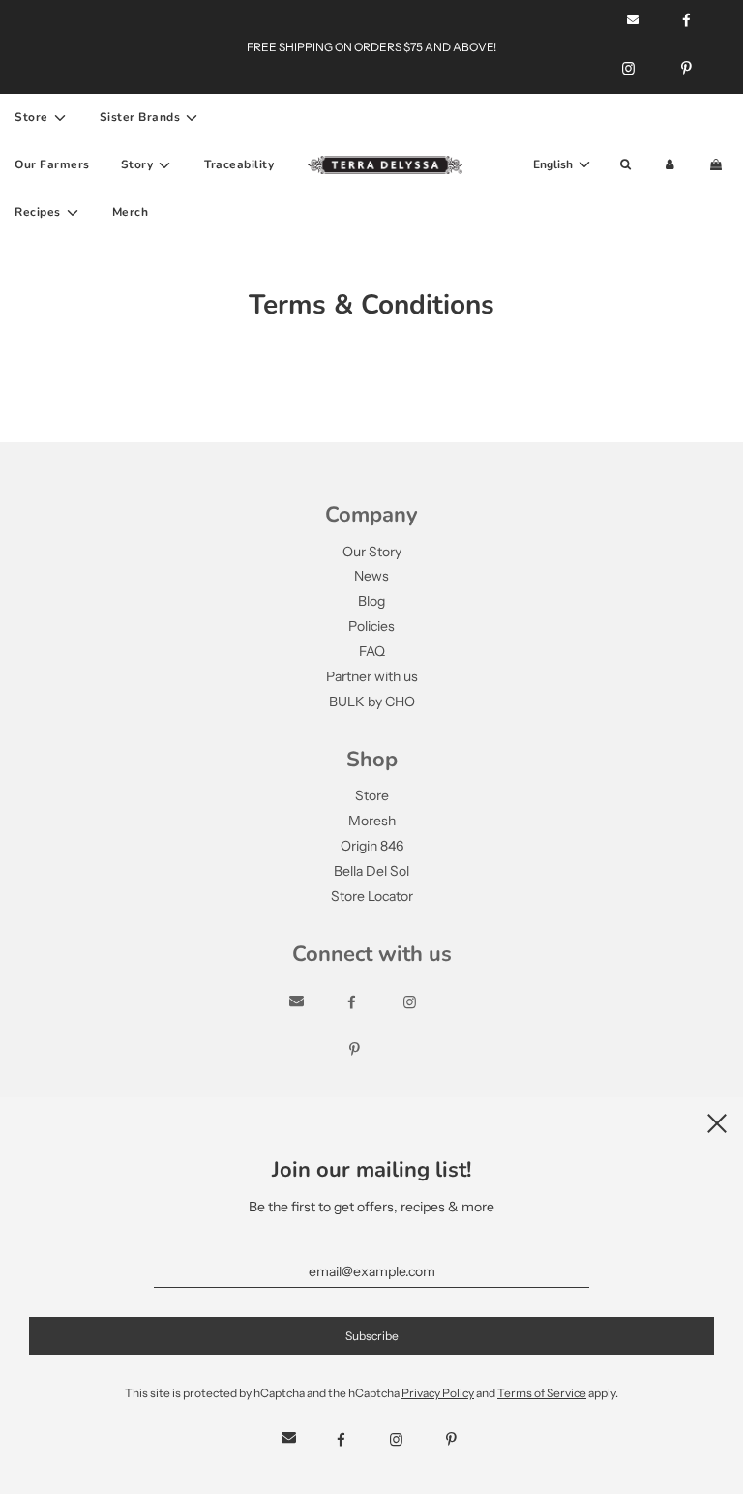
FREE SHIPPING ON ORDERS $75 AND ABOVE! (371, 47)
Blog (371, 601)
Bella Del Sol (371, 871)
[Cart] (718, 165)
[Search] (625, 165)
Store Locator (372, 896)
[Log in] (670, 165)
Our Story (371, 551)
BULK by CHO (372, 701)
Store (372, 795)
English (554, 164)
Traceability (239, 164)
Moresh (372, 820)
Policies (371, 626)
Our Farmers (52, 164)
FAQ (372, 651)
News (371, 575)
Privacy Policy (437, 1393)
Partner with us (372, 676)
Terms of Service (541, 1393)
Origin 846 (372, 845)
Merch (130, 212)
